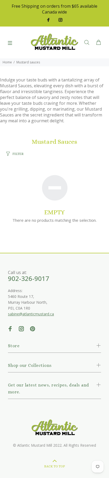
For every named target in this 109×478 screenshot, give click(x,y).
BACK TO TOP (54, 466)
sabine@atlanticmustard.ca (31, 313)
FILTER (18, 154)
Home (7, 62)
